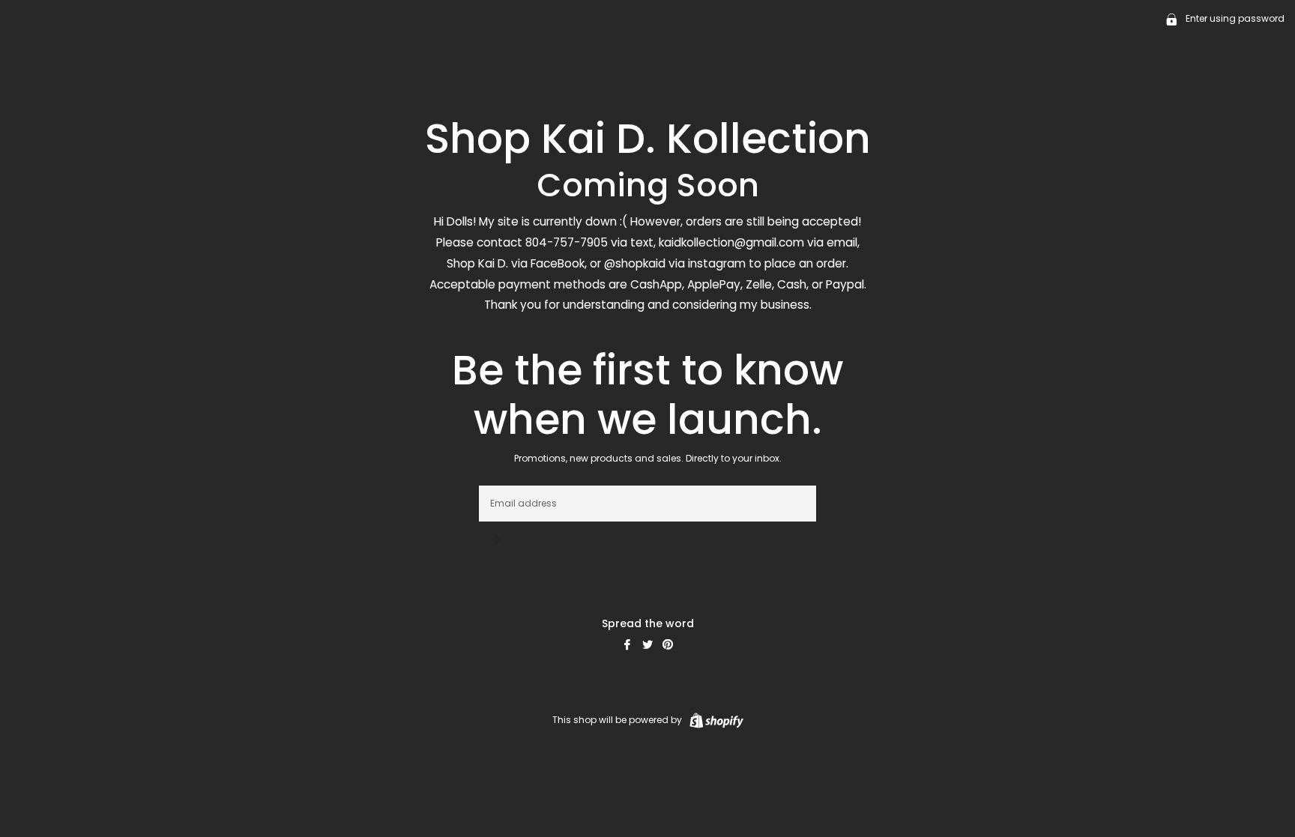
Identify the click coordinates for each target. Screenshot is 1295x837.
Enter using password (1234, 18)
